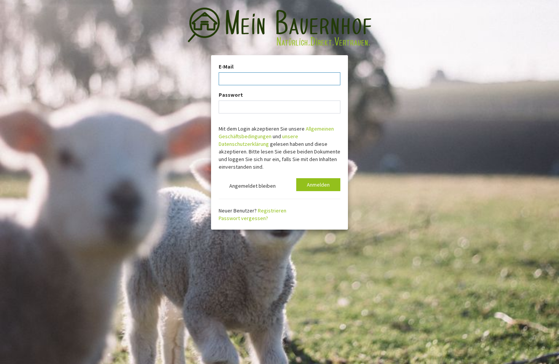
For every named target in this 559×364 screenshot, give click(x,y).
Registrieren (272, 210)
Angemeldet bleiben (251, 185)
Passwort (231, 94)
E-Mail (226, 66)
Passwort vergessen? (243, 218)
